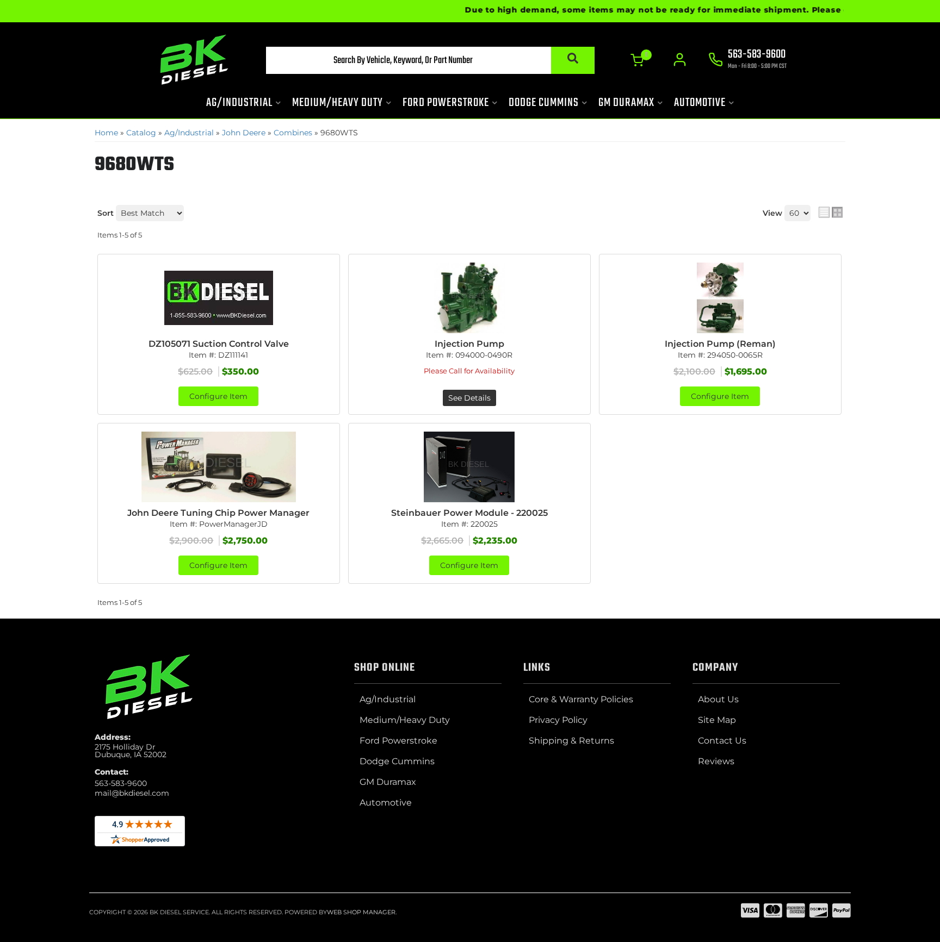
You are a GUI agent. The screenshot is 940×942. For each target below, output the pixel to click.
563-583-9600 (121, 783)
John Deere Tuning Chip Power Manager (218, 513)
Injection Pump (469, 344)
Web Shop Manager (361, 912)
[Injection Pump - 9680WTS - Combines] (469, 298)
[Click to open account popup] (679, 60)
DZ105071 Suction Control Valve (219, 344)
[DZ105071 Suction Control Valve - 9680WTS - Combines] (218, 298)
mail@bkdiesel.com (132, 793)
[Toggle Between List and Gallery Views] (831, 212)
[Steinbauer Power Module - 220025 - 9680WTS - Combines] (469, 467)
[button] (430, 60)
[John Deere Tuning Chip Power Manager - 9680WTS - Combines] (218, 467)
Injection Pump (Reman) (720, 344)
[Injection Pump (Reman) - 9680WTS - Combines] (720, 298)
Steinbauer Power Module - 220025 (469, 513)
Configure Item (218, 396)
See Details (469, 398)
